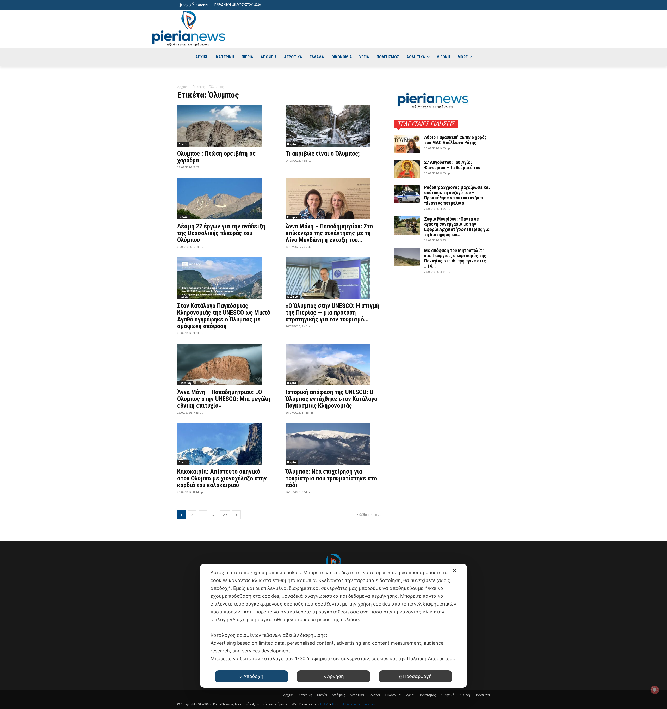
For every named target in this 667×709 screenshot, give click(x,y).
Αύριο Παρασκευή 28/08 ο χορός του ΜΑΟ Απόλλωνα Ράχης (455, 140)
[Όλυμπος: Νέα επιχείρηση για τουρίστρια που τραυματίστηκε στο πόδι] (333, 444)
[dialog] (333, 626)
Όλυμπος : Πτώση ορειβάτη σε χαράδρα (216, 157)
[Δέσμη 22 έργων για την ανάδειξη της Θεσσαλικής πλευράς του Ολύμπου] (225, 198)
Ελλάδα (184, 217)
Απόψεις (292, 296)
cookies (379, 658)
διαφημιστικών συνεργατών (338, 658)
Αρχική (182, 86)
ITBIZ (324, 704)
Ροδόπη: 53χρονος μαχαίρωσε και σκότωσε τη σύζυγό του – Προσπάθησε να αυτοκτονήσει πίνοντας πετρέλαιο (457, 195)
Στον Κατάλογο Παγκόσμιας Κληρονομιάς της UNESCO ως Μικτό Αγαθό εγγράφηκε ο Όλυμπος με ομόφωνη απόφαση (223, 316)
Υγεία (410, 695)
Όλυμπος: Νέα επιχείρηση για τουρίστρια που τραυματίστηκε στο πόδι (331, 478)
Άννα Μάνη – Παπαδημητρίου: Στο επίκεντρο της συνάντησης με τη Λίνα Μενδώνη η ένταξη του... (329, 233)
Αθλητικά (447, 695)
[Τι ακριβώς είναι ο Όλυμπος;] (333, 126)
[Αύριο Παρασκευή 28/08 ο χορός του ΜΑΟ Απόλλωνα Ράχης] (407, 144)
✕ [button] (454, 570)
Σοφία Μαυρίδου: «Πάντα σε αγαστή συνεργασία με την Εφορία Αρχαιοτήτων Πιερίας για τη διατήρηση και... (456, 226)
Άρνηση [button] (335, 676)
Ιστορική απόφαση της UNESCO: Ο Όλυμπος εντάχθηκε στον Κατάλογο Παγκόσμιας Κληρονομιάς (331, 398)
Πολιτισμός (427, 695)
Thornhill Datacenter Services (353, 704)
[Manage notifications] (655, 690)
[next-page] (236, 514)
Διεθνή (464, 695)
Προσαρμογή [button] (417, 676)
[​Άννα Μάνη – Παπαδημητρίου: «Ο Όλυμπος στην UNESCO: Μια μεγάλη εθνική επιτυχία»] (225, 364)
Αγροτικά (357, 695)
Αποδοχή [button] (253, 676)
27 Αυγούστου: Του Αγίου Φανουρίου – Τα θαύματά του (452, 165)
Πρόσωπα (482, 695)
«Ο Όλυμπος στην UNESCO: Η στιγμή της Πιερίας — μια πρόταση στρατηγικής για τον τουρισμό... (332, 312)
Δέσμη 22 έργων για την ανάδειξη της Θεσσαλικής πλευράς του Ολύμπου (221, 233)
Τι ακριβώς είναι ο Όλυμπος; (323, 153)
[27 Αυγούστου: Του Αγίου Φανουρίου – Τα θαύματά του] (407, 169)
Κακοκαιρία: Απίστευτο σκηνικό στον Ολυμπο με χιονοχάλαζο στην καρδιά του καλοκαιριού (222, 478)
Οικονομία (393, 695)
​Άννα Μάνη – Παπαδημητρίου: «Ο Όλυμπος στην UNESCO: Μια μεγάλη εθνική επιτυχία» (223, 398)
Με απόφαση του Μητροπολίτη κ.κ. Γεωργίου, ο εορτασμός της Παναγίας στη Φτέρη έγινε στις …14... (455, 258)
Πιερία (183, 144)
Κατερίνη (293, 217)
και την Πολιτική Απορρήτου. (422, 658)
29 (225, 514)
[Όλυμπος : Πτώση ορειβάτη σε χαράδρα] (225, 126)
